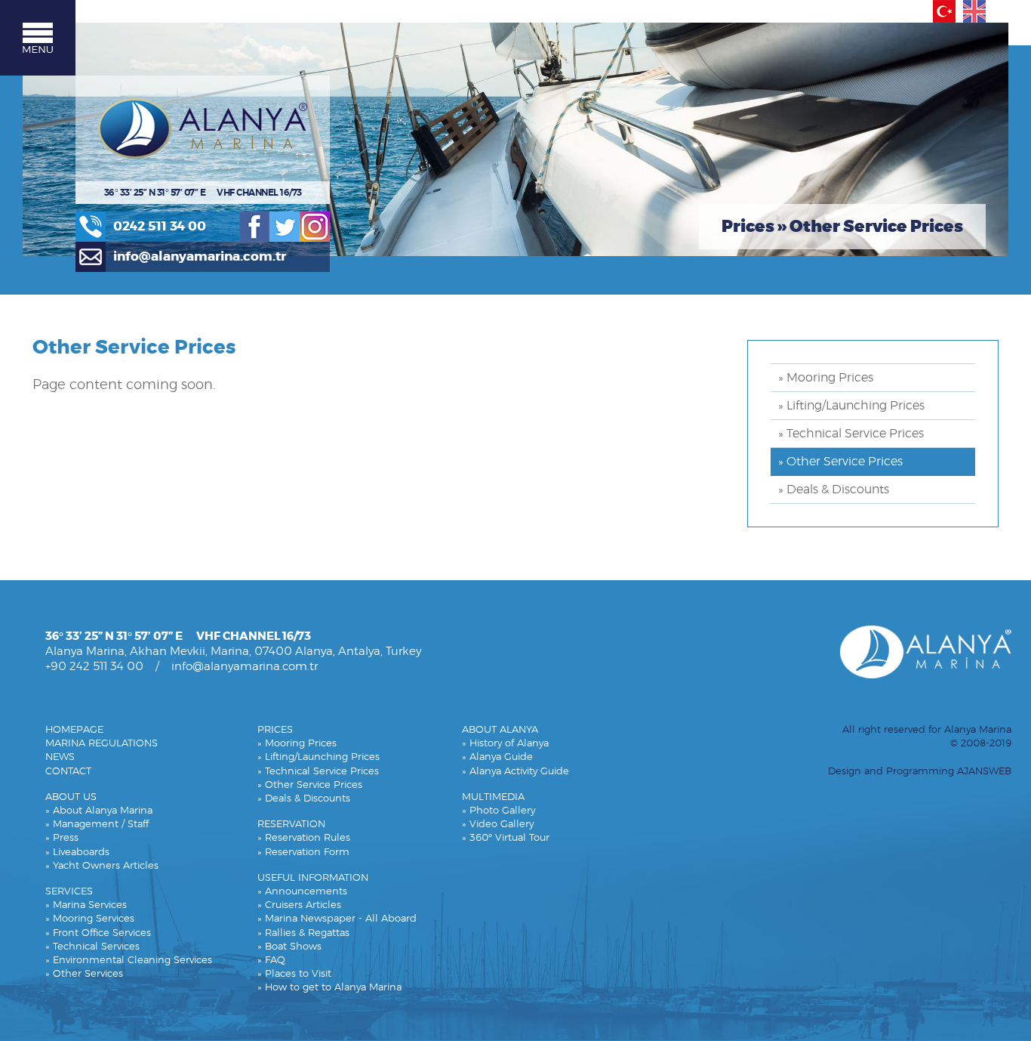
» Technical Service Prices (851, 434)
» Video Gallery (498, 824)
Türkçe (944, 11)
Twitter (284, 227)
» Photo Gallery (498, 811)
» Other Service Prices (840, 462)
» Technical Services (92, 947)
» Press (61, 838)
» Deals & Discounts (833, 489)
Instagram (315, 227)
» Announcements (302, 892)
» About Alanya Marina (98, 811)
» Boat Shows (289, 947)
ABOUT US (71, 797)
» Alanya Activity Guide (515, 772)
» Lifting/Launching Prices (851, 406)
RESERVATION (291, 824)
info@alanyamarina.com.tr (199, 256)
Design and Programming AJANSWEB (919, 772)
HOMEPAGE (74, 730)
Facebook (254, 227)
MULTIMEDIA (493, 797)
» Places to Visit (294, 974)
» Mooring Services (89, 919)
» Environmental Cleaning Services (128, 960)
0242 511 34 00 (159, 226)
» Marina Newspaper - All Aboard (337, 919)
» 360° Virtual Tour (505, 838)
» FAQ (271, 960)
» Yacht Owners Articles (101, 866)
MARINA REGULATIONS (101, 744)
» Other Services (84, 974)
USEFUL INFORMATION (312, 878)
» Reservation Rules (303, 838)
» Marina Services (86, 905)
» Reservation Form (303, 852)
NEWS (60, 757)
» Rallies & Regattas (303, 933)
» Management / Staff (97, 824)
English (974, 11)
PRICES (275, 730)
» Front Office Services (98, 933)
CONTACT (68, 772)
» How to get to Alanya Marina (329, 988)
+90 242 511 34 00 (94, 666)
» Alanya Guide (497, 757)
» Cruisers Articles (299, 905)
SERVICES (69, 892)
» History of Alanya (505, 744)
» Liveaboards (77, 852)
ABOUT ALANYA (500, 730)
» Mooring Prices (825, 378)
